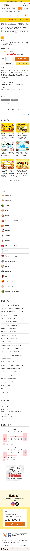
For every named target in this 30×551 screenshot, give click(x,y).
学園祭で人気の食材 (6, 385)
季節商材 (7, 225)
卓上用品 (7, 266)
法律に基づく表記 (23, 540)
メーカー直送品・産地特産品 (12, 291)
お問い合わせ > (15, 524)
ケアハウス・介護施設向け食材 (8, 332)
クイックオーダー (5, 419)
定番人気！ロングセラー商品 (8, 318)
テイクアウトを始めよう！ (7, 375)
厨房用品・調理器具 (10, 261)
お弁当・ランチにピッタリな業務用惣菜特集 (12, 348)
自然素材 (7, 205)
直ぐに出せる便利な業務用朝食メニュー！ (11, 328)
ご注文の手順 (4, 409)
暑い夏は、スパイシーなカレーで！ (9, 362)
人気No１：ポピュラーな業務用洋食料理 (11, 345)
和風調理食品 (8, 200)
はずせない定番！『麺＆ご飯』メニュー (11, 325)
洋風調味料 (7, 230)
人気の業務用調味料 (6, 358)
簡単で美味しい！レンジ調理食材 (9, 315)
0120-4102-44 (13, 519)
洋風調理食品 (8, 195)
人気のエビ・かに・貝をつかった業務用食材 (12, 365)
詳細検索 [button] (26, 8)
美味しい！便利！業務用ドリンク (9, 338)
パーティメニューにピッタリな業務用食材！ (12, 355)
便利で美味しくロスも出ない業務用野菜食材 (12, 308)
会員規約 (5, 542)
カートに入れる (22, 59)
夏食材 (19, 11)
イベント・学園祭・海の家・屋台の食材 (11, 305)
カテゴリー (7, 23)
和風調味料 (7, 236)
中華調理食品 (8, 215)
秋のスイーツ (4, 388)
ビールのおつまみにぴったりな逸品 (9, 321)
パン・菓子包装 (9, 286)
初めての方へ (4, 404)
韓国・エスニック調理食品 (11, 220)
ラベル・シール (9, 281)
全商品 (2, 23)
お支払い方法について (6, 417)
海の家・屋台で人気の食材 (7, 382)
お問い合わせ (7, 63)
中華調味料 (7, 241)
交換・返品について (6, 414)
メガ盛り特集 (4, 392)
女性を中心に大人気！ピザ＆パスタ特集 (11, 352)
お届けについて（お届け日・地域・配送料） (12, 411)
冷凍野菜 (11, 11)
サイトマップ (23, 542)
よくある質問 (4, 406)
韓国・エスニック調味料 (11, 246)
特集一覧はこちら (15, 180)
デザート (15, 11)
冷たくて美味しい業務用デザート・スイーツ (12, 311)
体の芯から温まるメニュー (7, 342)
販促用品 (7, 276)
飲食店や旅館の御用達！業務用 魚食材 (10, 368)
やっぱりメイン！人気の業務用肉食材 (10, 372)
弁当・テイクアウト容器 (15, 23)
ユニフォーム (8, 271)
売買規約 (10, 542)
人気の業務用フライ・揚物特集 (8, 335)
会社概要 (4, 540)
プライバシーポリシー (13, 540)
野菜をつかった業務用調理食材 (8, 378)
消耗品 (6, 251)
